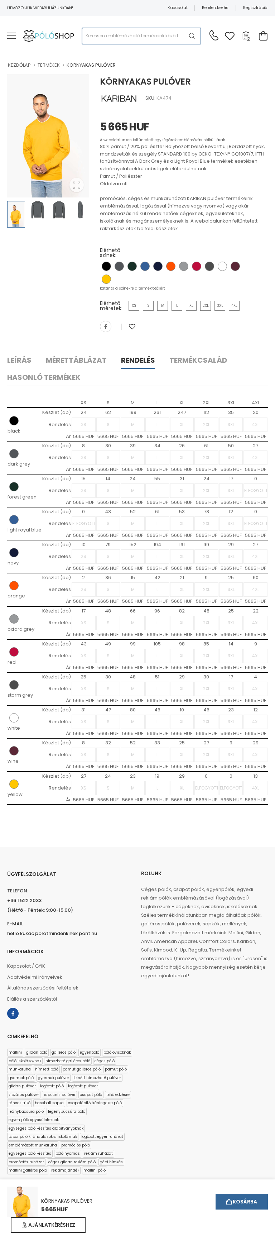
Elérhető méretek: (111, 306)
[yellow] (106, 279)
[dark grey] (119, 266)
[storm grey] (209, 266)
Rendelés (138, 360)
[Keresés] (192, 36)
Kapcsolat (177, 7)
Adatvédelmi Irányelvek (34, 977)
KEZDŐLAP (19, 65)
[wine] (235, 266)
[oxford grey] (183, 266)
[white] (222, 266)
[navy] (158, 266)
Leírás (19, 360)
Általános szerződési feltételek (42, 987)
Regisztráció (255, 7)
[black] (106, 266)
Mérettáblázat (76, 360)
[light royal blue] (145, 266)
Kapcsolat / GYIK (26, 966)
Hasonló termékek (44, 377)
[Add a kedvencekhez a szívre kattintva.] (132, 326)
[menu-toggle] (11, 36)
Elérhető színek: (110, 253)
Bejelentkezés (215, 7)
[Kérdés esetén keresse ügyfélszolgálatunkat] (213, 35)
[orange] (170, 266)
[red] (196, 266)
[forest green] (132, 266)
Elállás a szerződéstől (32, 999)
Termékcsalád (198, 360)
